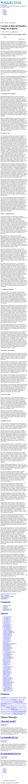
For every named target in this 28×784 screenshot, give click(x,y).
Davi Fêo (5, 642)
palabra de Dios (11, 707)
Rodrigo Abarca (6, 681)
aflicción (8, 697)
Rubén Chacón (6, 684)
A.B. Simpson (6, 616)
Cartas (4, 606)
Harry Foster (6, 659)
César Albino (6, 628)
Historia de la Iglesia (22, 703)
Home (2, 22)
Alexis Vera (5, 622)
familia (9, 703)
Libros (4, 607)
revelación (25, 709)
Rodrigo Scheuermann (8, 682)
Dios (20, 699)
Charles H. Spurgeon (7, 632)
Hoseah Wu (5, 662)
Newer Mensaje (5, 597)
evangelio (4, 703)
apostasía (20, 697)
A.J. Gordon (6, 618)
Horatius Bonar (6, 661)
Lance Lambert (6, 668)
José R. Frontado (7, 666)
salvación (3, 711)
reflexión (14, 709)
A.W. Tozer (5, 620)
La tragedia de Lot (9, 737)
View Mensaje (12, 22)
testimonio (22, 711)
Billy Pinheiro (6, 626)
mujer (21, 705)
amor (11, 697)
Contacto (5, 14)
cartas (24, 697)
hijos (16, 703)
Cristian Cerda (6, 636)
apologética (16, 697)
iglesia (3, 705)
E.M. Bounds (6, 645)
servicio (15, 711)
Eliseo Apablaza (6, 648)
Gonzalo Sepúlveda (7, 658)
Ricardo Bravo (6, 677)
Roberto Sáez (6, 679)
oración (4, 707)
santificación (9, 711)
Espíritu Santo (9, 701)
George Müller (6, 655)
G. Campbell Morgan (13, 31)
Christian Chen (6, 633)
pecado (17, 707)
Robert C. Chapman (7, 678)
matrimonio (17, 705)
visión (24, 713)
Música (4, 12)
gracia (13, 703)
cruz (17, 699)
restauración (20, 709)
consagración (8, 699)
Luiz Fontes (5, 670)
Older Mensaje (4, 598)
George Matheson (7, 654)
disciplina (23, 699)
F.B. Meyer (5, 650)
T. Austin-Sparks (6, 687)
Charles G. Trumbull (7, 631)
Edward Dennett (6, 647)
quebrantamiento (7, 709)
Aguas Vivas (6, 621)
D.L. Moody (6, 639)
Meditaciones (6, 609)
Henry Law (5, 660)
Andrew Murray (6, 625)
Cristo (14, 699)
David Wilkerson (7, 644)
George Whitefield (7, 656)
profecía (20, 707)
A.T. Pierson (6, 619)
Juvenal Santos (6, 667)
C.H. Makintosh (6, 627)
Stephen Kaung (6, 685)
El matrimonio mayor (11, 753)
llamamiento (12, 705)
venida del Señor (9, 596)
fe (11, 703)
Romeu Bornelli (6, 683)
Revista (4, 10)
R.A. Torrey (5, 676)
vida (11, 713)
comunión (3, 699)
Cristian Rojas (6, 637)
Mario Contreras (6, 672)
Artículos (6, 22)
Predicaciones (6, 610)
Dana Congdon (6, 641)
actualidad (3, 697)
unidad (2, 713)
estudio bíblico (18, 702)
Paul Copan (5, 675)
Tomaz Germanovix (7, 688)
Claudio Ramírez (7, 635)
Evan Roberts (6, 649)
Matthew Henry (6, 673)
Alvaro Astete (6, 624)
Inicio (4, 9)
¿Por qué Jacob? (8, 721)
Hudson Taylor (6, 664)
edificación (3, 701)
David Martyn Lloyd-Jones (9, 643)
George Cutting (6, 653)
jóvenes (7, 705)
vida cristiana (18, 713)
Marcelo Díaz (6, 671)
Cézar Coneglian (6, 630)
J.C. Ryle (5, 665)
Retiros (4, 13)
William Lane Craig (7, 690)
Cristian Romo (6, 638)
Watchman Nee (6, 689)
